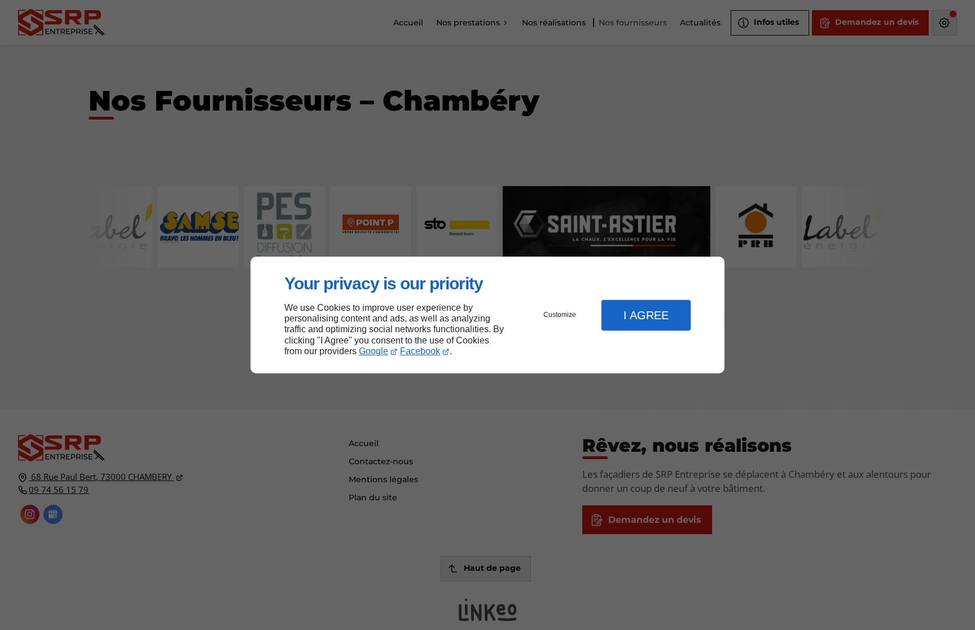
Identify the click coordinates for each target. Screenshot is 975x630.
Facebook (420, 351)
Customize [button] (559, 315)
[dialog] (487, 315)
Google (373, 351)
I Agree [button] (646, 315)
